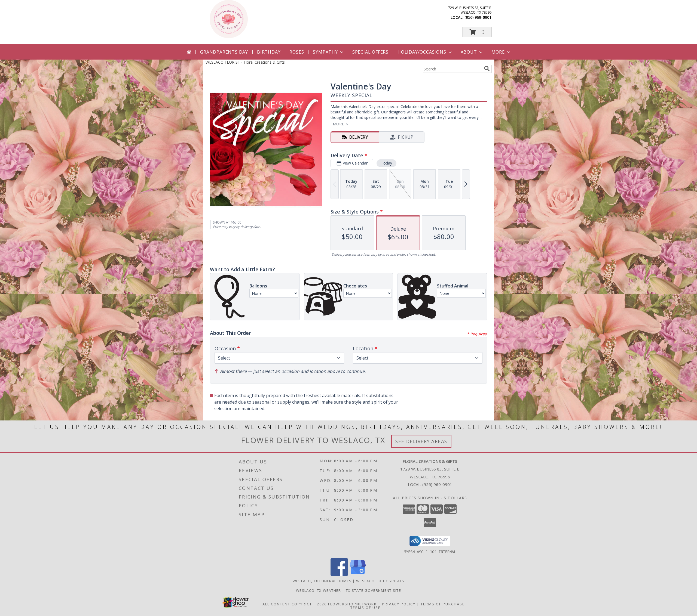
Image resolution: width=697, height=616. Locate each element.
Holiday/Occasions (422, 52)
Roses (296, 52)
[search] (486, 69)
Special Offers (370, 52)
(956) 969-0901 (477, 17)
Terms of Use (365, 607)
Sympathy (325, 52)
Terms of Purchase (443, 604)
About (469, 52)
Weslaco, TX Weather (318, 590)
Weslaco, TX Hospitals (380, 580)
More (498, 52)
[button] (477, 32)
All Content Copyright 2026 (294, 604)
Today (386, 163)
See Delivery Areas (421, 441)
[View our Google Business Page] (357, 574)
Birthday (268, 52)
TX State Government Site (373, 590)
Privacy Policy (398, 604)
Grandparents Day (224, 52)
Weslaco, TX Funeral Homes (322, 580)
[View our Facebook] (339, 574)
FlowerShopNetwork (352, 604)
